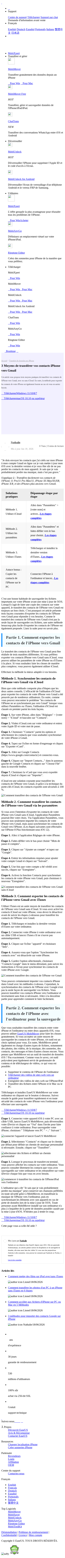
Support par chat (49, 17)
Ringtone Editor (16, 252)
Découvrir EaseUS (18, 1430)
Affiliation (13, 1462)
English (12, 29)
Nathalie (15, 442)
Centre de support (17, 17)
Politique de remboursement (33, 1532)
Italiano (50, 29)
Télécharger (33, 17)
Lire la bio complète (15, 1260)
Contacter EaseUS (17, 1435)
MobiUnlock (15, 151)
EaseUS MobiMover (28, 1033)
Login (11, 1459)
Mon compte (35, 1535)
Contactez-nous (16, 1473)
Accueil (4, 361)
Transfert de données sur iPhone (21, 361)
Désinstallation (9, 1532)
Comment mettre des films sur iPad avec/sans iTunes (35, 1276)
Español (30, 29)
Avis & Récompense (19, 1433)
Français (12, 1487)
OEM (11, 1465)
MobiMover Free (17, 93)
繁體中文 (13, 1502)
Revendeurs (14, 1456)
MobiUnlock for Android (21, 179)
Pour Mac (27, 83)
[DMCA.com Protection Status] (14, 1553)
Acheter (24, 220)
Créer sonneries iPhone (20, 1447)
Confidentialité (9, 1535)
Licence (23, 1535)
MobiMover (14, 69)
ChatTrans (13, 121)
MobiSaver (14, 1514)
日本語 (15, 32)
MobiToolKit (15, 1526)
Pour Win (14, 83)
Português (40, 29)
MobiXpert (14, 53)
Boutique (10, 351)
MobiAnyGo (15, 231)
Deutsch (21, 29)
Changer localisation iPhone (23, 1444)
